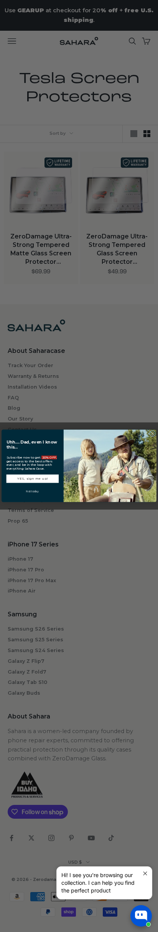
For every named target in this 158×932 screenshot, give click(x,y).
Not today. (32, 491)
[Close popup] (145, 873)
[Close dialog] (152, 433)
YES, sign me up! (32, 479)
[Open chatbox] (141, 916)
